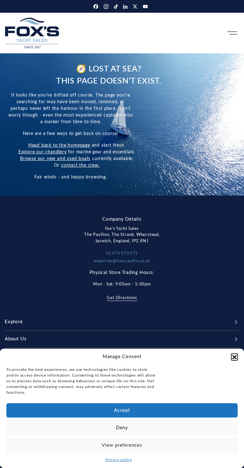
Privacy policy (118, 460)
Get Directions (122, 298)
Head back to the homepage (59, 145)
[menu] (232, 33)
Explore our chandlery (42, 152)
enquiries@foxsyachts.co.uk (122, 261)
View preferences (122, 445)
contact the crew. (80, 165)
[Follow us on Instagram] (107, 6)
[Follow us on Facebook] (96, 6)
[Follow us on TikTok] (116, 6)
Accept (122, 410)
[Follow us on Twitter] (135, 6)
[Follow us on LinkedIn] (126, 6)
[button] (234, 357)
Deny (122, 427)
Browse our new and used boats (55, 159)
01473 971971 (122, 253)
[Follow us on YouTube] (145, 6)
